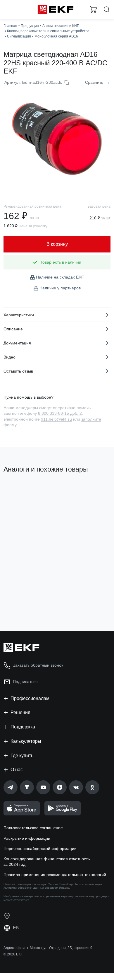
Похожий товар (20, 489)
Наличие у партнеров (60, 288)
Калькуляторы (26, 741)
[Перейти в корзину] (93, 9)
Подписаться (26, 603)
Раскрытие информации (27, 838)
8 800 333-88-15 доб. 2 (60, 413)
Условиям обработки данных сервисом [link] (31, 887)
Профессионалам (30, 698)
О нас (17, 769)
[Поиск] (106, 9)
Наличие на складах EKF (60, 277)
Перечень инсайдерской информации (40, 848)
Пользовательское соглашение (33, 827)
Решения (20, 712)
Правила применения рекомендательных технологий (55, 874)
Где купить (22, 755)
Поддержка (23, 726)
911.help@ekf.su (56, 419)
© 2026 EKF (13, 954)
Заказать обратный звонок (38, 665)
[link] (11, 787)
